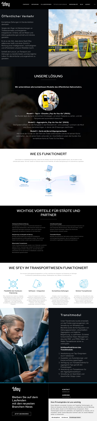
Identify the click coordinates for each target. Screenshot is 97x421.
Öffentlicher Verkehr (60, 4)
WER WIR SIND (35, 4)
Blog (81, 4)
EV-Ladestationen (46, 4)
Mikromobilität (73, 4)
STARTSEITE (26, 4)
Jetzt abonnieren (21, 414)
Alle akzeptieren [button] (56, 417)
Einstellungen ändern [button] (75, 417)
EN (94, 4)
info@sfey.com (66, 391)
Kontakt (87, 4)
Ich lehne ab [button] (65, 417)
